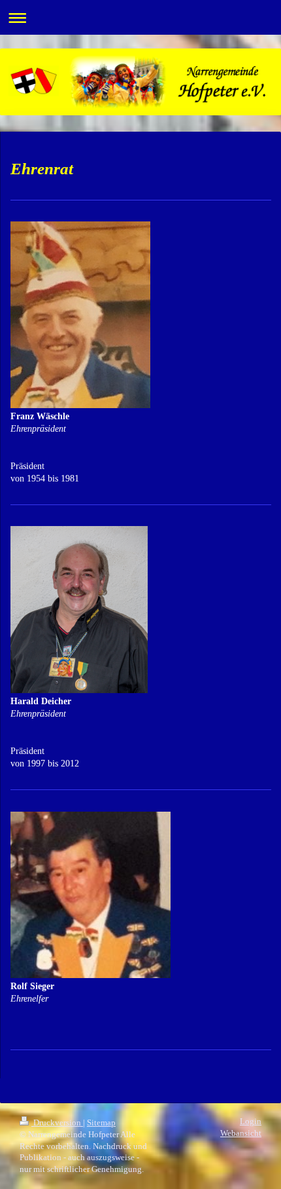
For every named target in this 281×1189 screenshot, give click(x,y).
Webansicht (240, 1133)
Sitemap (101, 1122)
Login (250, 1121)
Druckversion (57, 1122)
